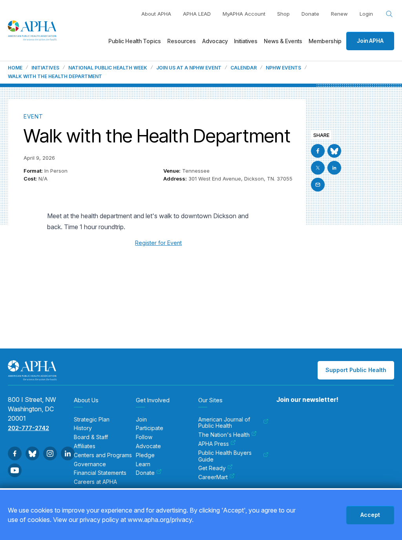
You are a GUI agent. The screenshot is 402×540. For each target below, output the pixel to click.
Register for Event (158, 242)
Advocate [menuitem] (148, 446)
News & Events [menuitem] (283, 41)
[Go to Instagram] (50, 453)
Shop (283, 14)
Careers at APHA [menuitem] (95, 482)
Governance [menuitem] (90, 464)
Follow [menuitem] (144, 437)
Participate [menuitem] (149, 428)
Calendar (243, 68)
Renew (339, 14)
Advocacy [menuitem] (215, 41)
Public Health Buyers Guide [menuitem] (225, 456)
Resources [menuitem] (181, 41)
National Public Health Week (107, 68)
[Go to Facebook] (318, 151)
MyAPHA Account (244, 14)
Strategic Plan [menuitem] (92, 419)
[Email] (318, 185)
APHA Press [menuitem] (213, 444)
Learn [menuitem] (143, 464)
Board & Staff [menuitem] (91, 437)
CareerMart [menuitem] (213, 477)
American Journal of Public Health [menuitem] (224, 422)
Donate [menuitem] (145, 473)
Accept (370, 514)
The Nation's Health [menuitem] (224, 435)
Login (366, 14)
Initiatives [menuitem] (246, 41)
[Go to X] (318, 168)
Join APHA (370, 40)
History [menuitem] (83, 428)
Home (15, 68)
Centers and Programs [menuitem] (103, 455)
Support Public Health (355, 370)
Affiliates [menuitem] (84, 446)
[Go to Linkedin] (334, 168)
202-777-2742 (28, 428)
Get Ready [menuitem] (212, 468)
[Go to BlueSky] (334, 151)
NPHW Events (283, 68)
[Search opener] (389, 14)
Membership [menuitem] (325, 41)
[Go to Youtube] (15, 470)
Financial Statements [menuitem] (100, 473)
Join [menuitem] (141, 419)
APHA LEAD (197, 14)
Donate (310, 14)
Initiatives (45, 68)
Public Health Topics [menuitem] (134, 41)
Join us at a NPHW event (188, 68)
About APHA (156, 14)
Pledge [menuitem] (145, 455)
